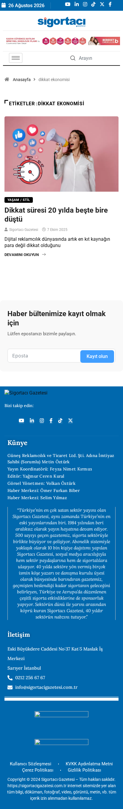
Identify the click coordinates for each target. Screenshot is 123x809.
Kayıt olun (97, 356)
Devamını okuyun (21, 254)
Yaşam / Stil (18, 200)
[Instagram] (42, 421)
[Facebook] (51, 421)
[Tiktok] (60, 421)
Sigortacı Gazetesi (23, 230)
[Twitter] (70, 421)
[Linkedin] (32, 421)
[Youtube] (21, 421)
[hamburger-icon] (15, 58)
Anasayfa (22, 79)
